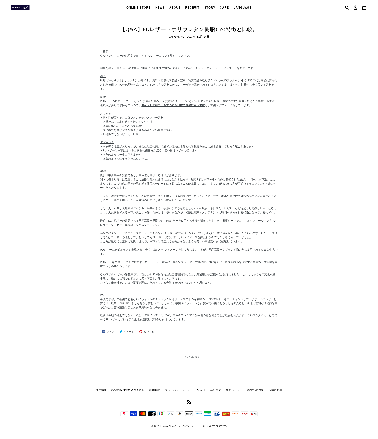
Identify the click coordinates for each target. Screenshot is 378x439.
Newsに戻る (192, 356)
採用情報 (101, 390)
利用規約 (154, 390)
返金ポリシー (234, 390)
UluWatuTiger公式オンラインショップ (179, 426)
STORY (209, 7)
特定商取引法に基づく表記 (128, 390)
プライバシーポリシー (179, 390)
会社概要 (215, 390)
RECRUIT (192, 7)
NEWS (160, 7)
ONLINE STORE (138, 7)
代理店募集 (275, 390)
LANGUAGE (242, 7)
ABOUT (175, 7)
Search (201, 390)
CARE (224, 7)
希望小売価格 (255, 390)
